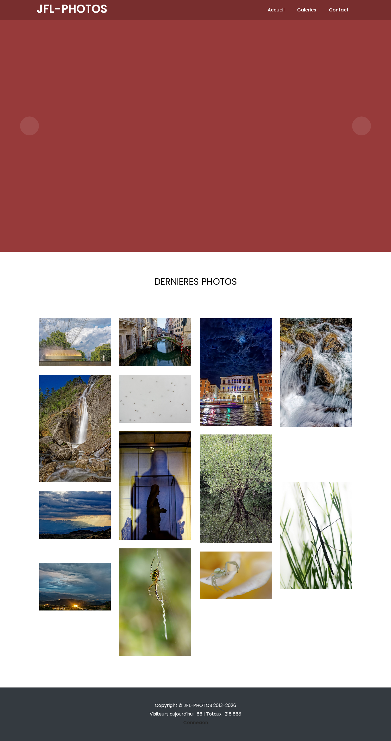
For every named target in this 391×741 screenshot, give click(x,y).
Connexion (195, 722)
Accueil (276, 10)
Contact (339, 10)
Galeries (306, 10)
